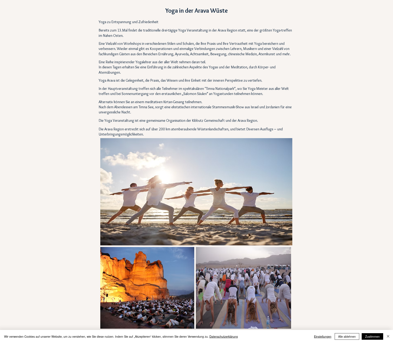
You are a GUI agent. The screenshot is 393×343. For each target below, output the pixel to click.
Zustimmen (372, 336)
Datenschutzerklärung (223, 336)
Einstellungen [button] (322, 336)
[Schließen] (388, 336)
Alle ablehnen (347, 336)
